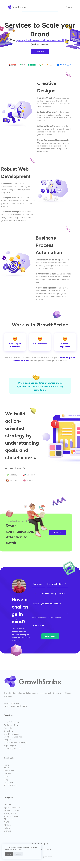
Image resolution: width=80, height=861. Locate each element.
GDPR (6, 822)
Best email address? (56, 583)
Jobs (6, 776)
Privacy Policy (10, 813)
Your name (37, 583)
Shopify (7, 739)
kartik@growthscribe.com (15, 705)
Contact (7, 804)
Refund (7, 827)
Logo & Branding (11, 722)
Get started (9, 782)
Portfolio (7, 773)
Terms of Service (11, 816)
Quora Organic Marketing (15, 742)
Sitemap (7, 830)
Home (6, 764)
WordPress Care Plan (13, 736)
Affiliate (7, 825)
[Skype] (47, 844)
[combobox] (34, 593)
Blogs (6, 779)
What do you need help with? (46, 603)
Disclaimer (8, 819)
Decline (18, 854)
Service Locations (11, 810)
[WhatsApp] (44, 844)
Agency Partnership (12, 807)
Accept (9, 854)
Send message (50, 636)
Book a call (9, 770)
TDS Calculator (10, 785)
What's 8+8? (38, 625)
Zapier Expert (10, 745)
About (6, 767)
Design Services (11, 725)
